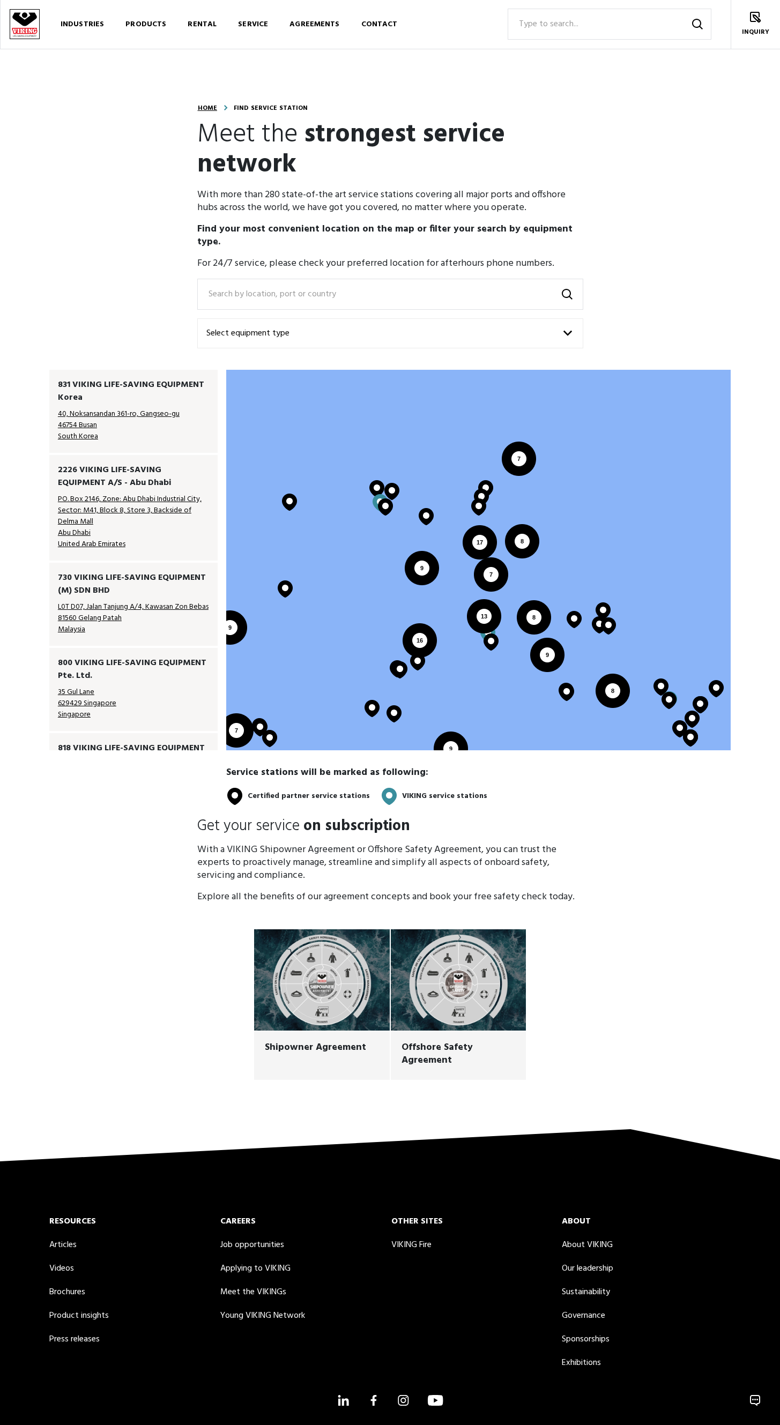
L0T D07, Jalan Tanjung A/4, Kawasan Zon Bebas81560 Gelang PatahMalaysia (133, 618)
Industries (82, 24)
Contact (379, 24)
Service (253, 24)
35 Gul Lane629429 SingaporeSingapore (87, 703)
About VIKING (587, 1245)
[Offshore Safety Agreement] (458, 1004)
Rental (202, 24)
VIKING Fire (411, 1245)
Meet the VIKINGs (253, 1292)
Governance (583, 1316)
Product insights (79, 1316)
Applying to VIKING (255, 1268)
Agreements (314, 24)
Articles (63, 1245)
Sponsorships (586, 1339)
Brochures (67, 1292)
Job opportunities (252, 1245)
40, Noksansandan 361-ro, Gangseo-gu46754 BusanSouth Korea (119, 425)
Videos (61, 1268)
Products (145, 24)
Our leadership (587, 1268)
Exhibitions (581, 1363)
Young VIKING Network (262, 1316)
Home (207, 108)
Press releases (74, 1339)
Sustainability (586, 1292)
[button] (236, 730)
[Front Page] (24, 24)
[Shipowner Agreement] (322, 1004)
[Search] (697, 24)
